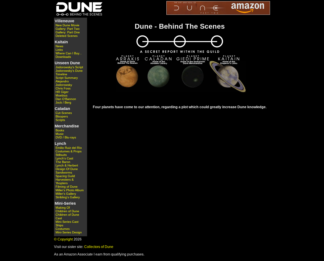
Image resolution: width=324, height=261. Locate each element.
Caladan (62, 108)
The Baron (63, 162)
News (59, 46)
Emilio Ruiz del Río (69, 147)
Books (60, 130)
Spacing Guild (65, 176)
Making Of (63, 207)
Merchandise (67, 126)
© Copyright (63, 239)
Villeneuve (64, 21)
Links (59, 49)
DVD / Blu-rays (66, 137)
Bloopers (62, 116)
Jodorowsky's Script (69, 67)
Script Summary (67, 77)
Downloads (63, 57)
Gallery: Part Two (68, 28)
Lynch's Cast (64, 158)
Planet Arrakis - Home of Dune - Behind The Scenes (129, 78)
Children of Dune (67, 211)
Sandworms (64, 172)
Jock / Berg (63, 102)
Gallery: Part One (68, 32)
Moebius (61, 95)
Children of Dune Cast (67, 216)
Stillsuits (61, 155)
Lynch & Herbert (67, 165)
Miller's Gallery (66, 193)
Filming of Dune (67, 186)
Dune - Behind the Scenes (78, 9)
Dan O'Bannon (66, 99)
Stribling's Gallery (68, 197)
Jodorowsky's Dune (69, 70)
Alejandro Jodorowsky (64, 83)
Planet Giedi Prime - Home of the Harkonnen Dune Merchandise (192, 78)
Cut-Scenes (64, 113)
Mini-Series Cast (67, 221)
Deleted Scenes (67, 36)
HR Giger (62, 92)
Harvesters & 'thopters (65, 181)
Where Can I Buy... (69, 53)
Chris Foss (63, 88)
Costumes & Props (69, 151)
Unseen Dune (67, 63)
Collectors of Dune (98, 247)
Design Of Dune (67, 169)
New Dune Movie (67, 25)
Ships (59, 225)
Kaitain (61, 42)
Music (60, 134)
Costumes (63, 229)
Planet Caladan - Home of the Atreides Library (160, 78)
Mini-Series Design (69, 232)
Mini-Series (65, 203)
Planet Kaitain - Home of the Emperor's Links (225, 78)
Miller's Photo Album (70, 190)
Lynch (60, 143)
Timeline (61, 74)
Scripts (60, 120)
